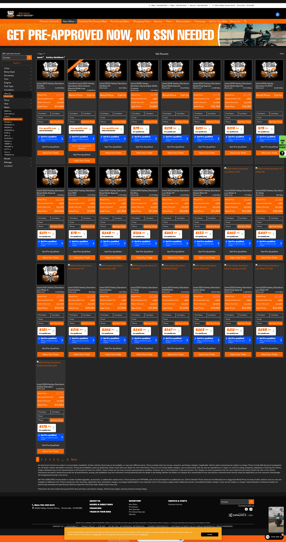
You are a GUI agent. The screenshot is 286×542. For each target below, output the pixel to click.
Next (74, 459)
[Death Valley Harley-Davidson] (21, 14)
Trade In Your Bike (100, 512)
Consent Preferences (158, 526)
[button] (277, 14)
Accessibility (72, 526)
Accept (209, 534)
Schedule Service (175, 504)
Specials (132, 514)
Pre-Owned (133, 507)
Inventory (135, 501)
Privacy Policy (88, 526)
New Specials (134, 509)
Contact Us (58, 526)
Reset (16, 63)
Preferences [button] (144, 534)
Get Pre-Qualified (50, 146)
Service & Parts (177, 501)
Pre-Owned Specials (137, 512)
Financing (95, 508)
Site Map (102, 526)
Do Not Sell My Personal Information (126, 526)
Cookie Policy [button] (97, 534)
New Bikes (133, 504)
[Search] (29, 57)
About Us (95, 501)
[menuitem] (17, 93)
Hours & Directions (101, 504)
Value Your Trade (51, 152)
